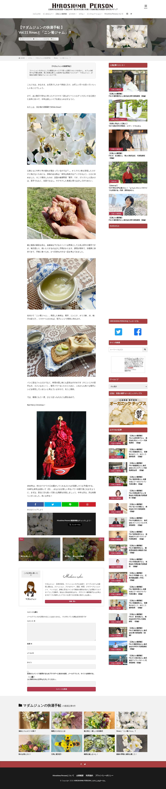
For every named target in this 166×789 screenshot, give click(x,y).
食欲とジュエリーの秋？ (27, 731)
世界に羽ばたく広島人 (118, 119)
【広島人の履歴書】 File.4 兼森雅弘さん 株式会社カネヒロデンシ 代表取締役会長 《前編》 (138, 466)
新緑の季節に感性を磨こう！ (126, 754)
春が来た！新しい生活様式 (93, 731)
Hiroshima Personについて (113, 14)
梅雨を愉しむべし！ (91, 754)
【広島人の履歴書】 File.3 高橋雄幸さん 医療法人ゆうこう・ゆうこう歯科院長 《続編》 (138, 604)
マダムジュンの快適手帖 (42, 39)
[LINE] (70, 504)
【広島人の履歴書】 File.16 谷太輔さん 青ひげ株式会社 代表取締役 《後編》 (128, 156)
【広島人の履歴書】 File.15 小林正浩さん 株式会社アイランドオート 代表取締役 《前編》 (138, 659)
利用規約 (89, 775)
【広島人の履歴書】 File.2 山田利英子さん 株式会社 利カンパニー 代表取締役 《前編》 (138, 439)
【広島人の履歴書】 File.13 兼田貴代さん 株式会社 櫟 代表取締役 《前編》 (128, 95)
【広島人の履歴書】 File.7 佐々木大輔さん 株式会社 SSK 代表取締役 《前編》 (138, 508)
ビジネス (72, 14)
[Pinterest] (87, 504)
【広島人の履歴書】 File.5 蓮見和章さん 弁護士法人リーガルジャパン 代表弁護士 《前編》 (137, 480)
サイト (29, 662)
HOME (23, 58)
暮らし (54, 39)
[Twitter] (52, 504)
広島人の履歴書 (61, 14)
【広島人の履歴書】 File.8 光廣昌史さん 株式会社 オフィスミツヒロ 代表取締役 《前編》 (138, 521)
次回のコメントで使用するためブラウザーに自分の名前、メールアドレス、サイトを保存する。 (61, 673)
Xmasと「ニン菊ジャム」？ (62, 58)
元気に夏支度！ (56, 754)
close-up (113, 181)
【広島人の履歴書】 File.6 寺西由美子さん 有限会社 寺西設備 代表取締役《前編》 (138, 494)
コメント (31, 621)
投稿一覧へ (72, 601)
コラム (81, 14)
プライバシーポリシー (104, 775)
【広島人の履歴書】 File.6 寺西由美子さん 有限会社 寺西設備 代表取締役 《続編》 (138, 563)
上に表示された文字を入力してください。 (42, 679)
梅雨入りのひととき (58, 731)
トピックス (37, 14)
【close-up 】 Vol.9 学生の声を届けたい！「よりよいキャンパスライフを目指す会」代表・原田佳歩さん (128, 188)
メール (30, 653)
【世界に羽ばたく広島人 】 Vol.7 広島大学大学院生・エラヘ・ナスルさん (125, 125)
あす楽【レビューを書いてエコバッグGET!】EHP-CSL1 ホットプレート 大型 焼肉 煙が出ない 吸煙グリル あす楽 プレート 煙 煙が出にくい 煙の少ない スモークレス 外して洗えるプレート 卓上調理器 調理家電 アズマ (134, 362)
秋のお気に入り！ (25, 754)
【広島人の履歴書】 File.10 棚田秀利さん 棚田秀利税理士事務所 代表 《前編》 (138, 549)
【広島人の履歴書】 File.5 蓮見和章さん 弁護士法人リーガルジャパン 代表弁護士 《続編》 (137, 590)
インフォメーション (94, 14)
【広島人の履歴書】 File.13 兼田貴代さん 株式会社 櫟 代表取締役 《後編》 (128, 219)
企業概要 (80, 775)
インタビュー (47, 14)
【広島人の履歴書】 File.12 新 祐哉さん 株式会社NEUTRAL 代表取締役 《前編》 (138, 618)
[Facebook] (35, 504)
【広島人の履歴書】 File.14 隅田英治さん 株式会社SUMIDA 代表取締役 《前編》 (138, 645)
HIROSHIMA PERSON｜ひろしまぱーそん (90, 781)
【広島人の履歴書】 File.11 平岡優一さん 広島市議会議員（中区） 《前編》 (138, 576)
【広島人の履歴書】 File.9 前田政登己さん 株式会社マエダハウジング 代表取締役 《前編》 (138, 535)
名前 (29, 644)
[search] (145, 349)
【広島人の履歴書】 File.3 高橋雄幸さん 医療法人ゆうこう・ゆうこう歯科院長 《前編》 (138, 453)
